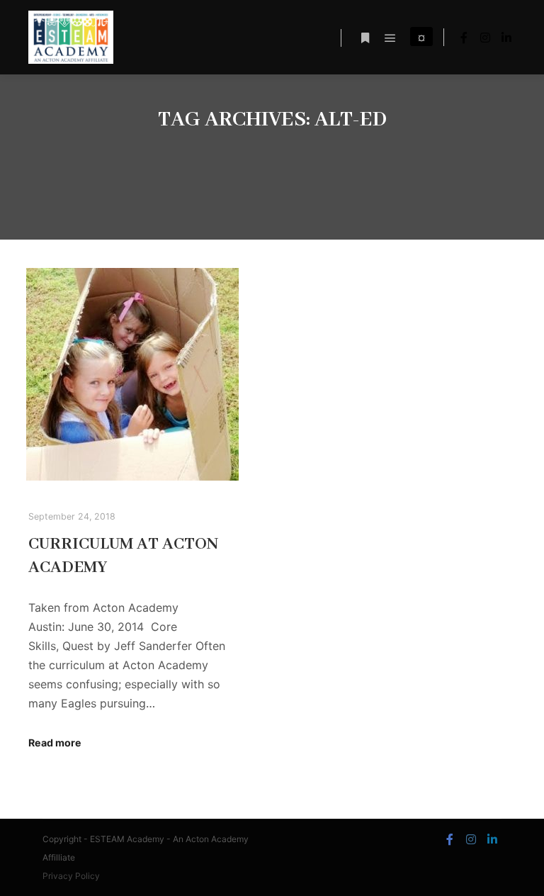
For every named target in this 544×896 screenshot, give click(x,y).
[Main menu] (390, 38)
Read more (54, 743)
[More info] (365, 38)
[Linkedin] (506, 37)
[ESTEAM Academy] (70, 37)
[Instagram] (485, 37)
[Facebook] (464, 37)
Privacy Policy (71, 875)
